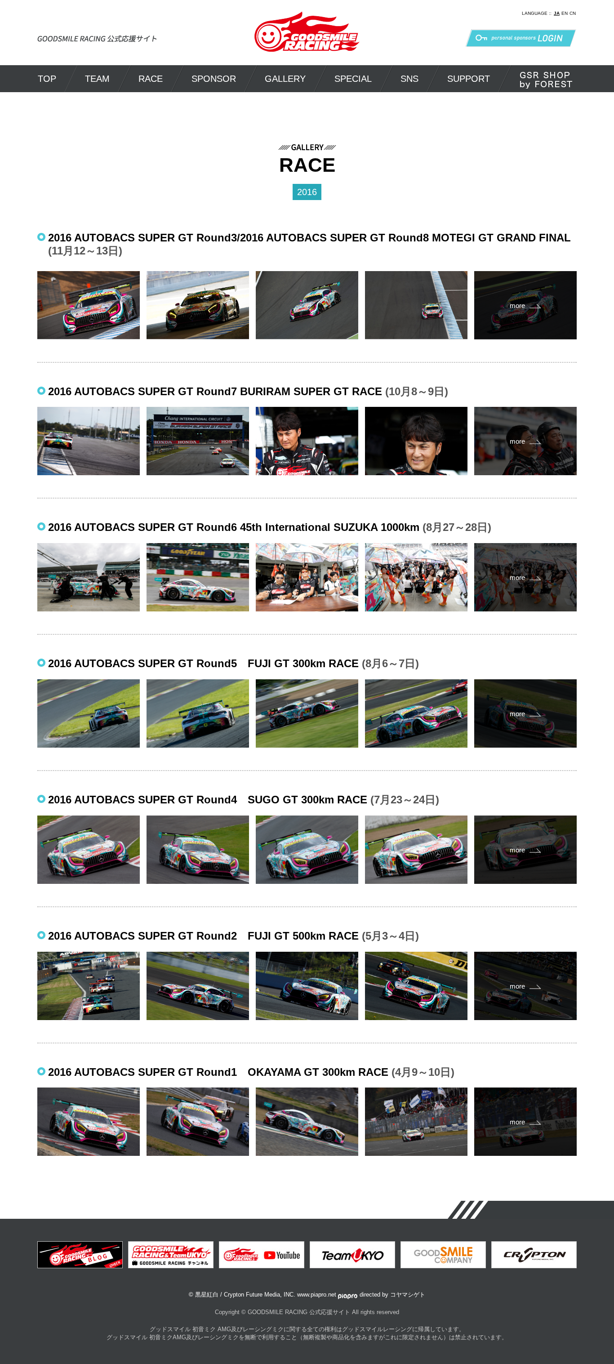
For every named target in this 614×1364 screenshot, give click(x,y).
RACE (150, 79)
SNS (409, 79)
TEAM (97, 79)
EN (564, 13)
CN (573, 13)
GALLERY (285, 79)
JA (557, 13)
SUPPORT (468, 79)
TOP (47, 79)
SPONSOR (213, 79)
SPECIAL (353, 79)
